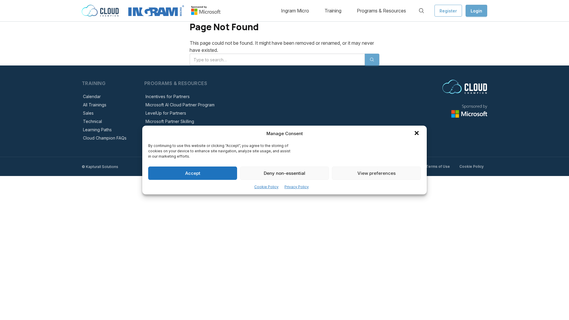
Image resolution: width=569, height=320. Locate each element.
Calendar (92, 96)
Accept (192, 173)
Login (476, 10)
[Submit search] (372, 59)
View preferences (376, 173)
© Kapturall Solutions (100, 166)
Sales (88, 113)
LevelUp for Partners (166, 113)
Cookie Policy (266, 187)
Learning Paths (97, 129)
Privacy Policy (296, 187)
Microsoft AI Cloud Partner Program (180, 104)
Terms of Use (438, 166)
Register (448, 10)
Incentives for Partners (168, 96)
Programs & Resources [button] (381, 11)
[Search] (421, 11)
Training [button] (333, 11)
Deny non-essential (284, 173)
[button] (417, 133)
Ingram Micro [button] (295, 11)
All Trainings (94, 104)
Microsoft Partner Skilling (170, 121)
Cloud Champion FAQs (105, 137)
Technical (92, 121)
